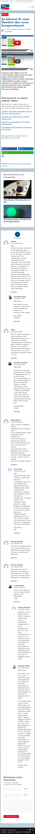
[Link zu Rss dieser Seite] (33, 829)
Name (26, 788)
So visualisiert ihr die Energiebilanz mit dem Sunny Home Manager (17, 128)
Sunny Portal (4, 166)
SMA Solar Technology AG (9, 830)
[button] (9, 148)
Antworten (14, 292)
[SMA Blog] (14, 7)
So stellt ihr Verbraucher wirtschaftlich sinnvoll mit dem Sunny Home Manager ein (17, 112)
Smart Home (17, 163)
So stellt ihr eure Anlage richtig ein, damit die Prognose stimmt (15, 118)
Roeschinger (11, 163)
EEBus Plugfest (22, 725)
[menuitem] (5, 1)
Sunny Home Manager (26, 163)
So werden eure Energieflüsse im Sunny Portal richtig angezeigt (16, 123)
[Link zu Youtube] (30, 829)
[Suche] (28, 7)
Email (25, 795)
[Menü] (31, 7)
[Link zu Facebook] (28, 829)
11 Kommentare (8, 31)
